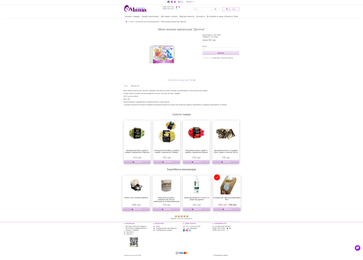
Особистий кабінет (223, 226)
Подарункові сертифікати (166, 228)
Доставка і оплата (169, 16)
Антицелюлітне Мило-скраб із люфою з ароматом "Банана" (166, 151)
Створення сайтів (220, 255)
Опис (126, 86)
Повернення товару (164, 230)
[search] (215, 9)
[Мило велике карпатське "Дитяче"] (162, 55)
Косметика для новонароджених (147, 22)
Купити (221, 53)
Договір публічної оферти (135, 226)
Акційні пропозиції (150, 16)
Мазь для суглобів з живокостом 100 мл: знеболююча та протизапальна (166, 199)
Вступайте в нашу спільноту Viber (222, 16)
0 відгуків (216, 58)
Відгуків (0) (135, 86)
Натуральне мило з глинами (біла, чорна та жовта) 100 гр (226, 151)
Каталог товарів (132, 16)
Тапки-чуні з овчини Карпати (136, 198)
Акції (158, 226)
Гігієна (131, 22)
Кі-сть (204, 46)
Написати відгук (227, 58)
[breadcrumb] (126, 22)
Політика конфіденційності (136, 228)
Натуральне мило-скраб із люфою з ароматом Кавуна (196, 151)
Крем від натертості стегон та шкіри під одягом (196, 198)
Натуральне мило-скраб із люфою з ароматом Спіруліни (137, 151)
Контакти (200, 16)
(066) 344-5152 (169, 7)
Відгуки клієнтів (187, 16)
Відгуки (129, 234)
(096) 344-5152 (169, 9)
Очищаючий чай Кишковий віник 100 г (227, 198)
